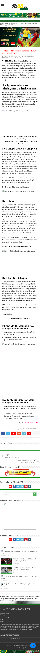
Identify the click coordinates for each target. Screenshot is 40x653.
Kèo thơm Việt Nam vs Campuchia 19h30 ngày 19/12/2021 (14, 456)
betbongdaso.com (5, 615)
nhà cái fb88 (14, 624)
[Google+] (10, 486)
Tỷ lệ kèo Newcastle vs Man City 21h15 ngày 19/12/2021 (25, 460)
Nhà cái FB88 (33, 628)
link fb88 (3, 628)
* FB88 (2, 624)
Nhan (5, 56)
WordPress (17, 645)
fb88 (1, 619)
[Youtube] (26, 486)
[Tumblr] (29, 486)
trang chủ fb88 (22, 624)
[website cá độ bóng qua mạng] (20, 15)
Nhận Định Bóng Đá (11, 23)
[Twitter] (18, 486)
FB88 (21, 136)
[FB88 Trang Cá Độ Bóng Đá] (20, 5)
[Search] (34, 494)
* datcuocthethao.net (6, 618)
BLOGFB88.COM (31, 423)
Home (2, 23)
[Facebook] (14, 486)
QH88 (2, 621)
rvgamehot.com (4, 639)
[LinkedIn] (22, 486)
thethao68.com (4, 613)
